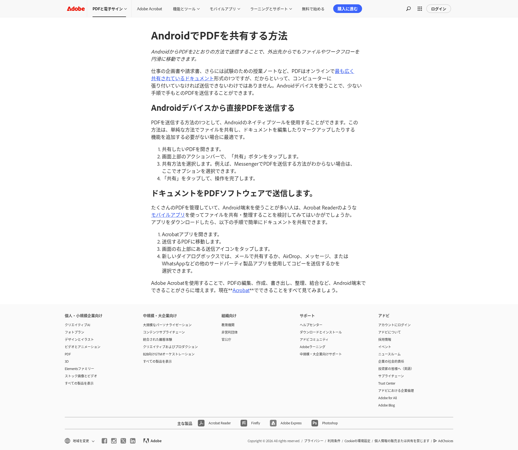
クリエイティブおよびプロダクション (170, 346)
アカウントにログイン (394, 324)
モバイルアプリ (223, 8)
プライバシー (313, 440)
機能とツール (184, 8)
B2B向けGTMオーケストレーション (169, 354)
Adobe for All (387, 397)
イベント (384, 346)
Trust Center (386, 383)
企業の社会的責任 (391, 361)
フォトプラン (74, 332)
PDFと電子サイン (108, 8)
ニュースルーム (389, 354)
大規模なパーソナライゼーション (167, 324)
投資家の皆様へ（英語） (396, 368)
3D (67, 361)
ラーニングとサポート (269, 8)
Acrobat (241, 290)
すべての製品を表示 (79, 383)
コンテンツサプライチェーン (164, 332)
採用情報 (384, 339)
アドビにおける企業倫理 (396, 390)
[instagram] (114, 441)
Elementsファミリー (79, 368)
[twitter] (123, 441)
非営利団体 (229, 332)
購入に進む (348, 8)
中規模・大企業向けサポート (321, 354)
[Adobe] (76, 8)
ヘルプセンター (311, 324)
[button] (419, 8)
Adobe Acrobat (149, 8)
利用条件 (334, 440)
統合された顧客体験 (157, 339)
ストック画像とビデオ (81, 376)
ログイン (438, 8)
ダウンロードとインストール (321, 332)
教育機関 (227, 324)
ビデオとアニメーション (82, 346)
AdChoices (445, 440)
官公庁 (226, 339)
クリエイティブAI (77, 324)
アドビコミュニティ (314, 339)
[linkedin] (132, 441)
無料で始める (313, 8)
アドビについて (389, 332)
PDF (68, 354)
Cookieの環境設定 (357, 440)
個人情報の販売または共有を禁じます (402, 440)
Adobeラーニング (312, 346)
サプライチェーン (391, 376)
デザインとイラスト (79, 339)
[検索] (408, 9)
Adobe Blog (386, 405)
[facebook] (104, 441)
